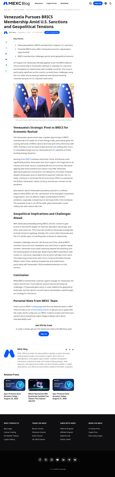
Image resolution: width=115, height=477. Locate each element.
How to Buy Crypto (95, 436)
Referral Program (66, 429)
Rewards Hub (65, 436)
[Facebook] (6, 42)
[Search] (90, 3)
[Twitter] (6, 48)
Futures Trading (10, 432)
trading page (36, 306)
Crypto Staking (9, 439)
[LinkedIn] (6, 53)
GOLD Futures (37, 436)
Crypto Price (93, 432)
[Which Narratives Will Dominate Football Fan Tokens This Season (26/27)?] (39, 385)
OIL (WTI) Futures (38, 439)
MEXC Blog (7, 10)
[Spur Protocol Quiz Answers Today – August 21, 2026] (63, 385)
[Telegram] (6, 65)
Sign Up (98, 3)
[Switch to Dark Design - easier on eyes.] (110, 3)
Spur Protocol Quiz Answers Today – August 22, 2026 (12, 396)
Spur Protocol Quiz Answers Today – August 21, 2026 (61, 396)
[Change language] (105, 3)
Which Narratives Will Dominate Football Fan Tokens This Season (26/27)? (38, 397)
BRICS (28, 159)
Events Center (65, 439)
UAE (54, 147)
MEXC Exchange (60, 469)
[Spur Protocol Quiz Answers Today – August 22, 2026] (14, 385)
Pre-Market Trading (11, 436)
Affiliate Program (66, 432)
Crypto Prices (51, 3)
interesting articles (41, 309)
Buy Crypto (8, 429)
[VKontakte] (6, 59)
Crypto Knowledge (18, 10)
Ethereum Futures (39, 432)
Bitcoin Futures (37, 429)
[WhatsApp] (6, 70)
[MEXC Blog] (16, 3)
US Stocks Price (94, 429)
